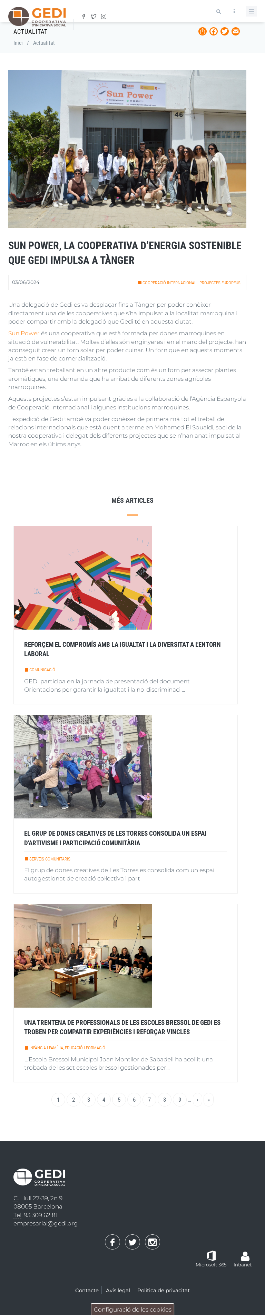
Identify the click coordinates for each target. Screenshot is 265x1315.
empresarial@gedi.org (45, 1223)
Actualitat (44, 43)
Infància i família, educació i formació (67, 1047)
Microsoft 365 (211, 1264)
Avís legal (118, 1290)
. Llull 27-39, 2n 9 (37, 1198)
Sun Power (24, 333)
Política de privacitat (163, 1290)
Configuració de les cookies (132, 1309)
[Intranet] (245, 1252)
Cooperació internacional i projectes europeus (192, 282)
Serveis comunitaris (49, 859)
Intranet (243, 1264)
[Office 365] (211, 1255)
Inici (18, 43)
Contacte (87, 1290)
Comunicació (42, 669)
